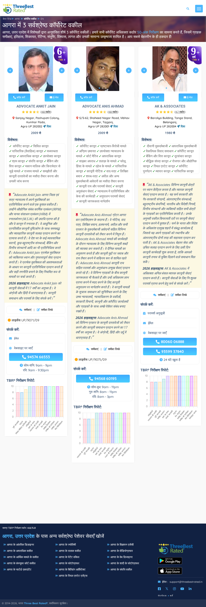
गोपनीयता (162, 596)
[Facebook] (159, 588)
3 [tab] (37, 88)
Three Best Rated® (36, 603)
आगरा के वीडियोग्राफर (121, 551)
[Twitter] (166, 588)
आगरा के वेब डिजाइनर (121, 557)
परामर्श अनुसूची (156, 313)
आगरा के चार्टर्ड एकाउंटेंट (19, 569)
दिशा (48, 126)
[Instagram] (174, 588)
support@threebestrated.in (186, 581)
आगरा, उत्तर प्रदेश (18, 536)
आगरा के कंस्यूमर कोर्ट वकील (21, 563)
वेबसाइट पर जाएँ (23, 348)
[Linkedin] (190, 588)
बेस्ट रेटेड (7, 18)
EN (42, 18)
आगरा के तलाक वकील (70, 551)
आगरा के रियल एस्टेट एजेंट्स (73, 576)
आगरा (17, 18)
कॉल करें (20, 97)
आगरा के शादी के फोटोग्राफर (124, 563)
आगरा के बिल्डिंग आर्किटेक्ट (72, 569)
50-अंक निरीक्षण (148, 32)
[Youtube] (182, 588)
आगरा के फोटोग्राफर (69, 563)
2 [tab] (34, 88)
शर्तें (171, 596)
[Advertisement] (103, 495)
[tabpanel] (36, 71)
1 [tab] (30, 88)
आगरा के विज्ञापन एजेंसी (122, 544)
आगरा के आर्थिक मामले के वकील (22, 557)
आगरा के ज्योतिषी (67, 544)
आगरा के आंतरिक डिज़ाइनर (20, 544)
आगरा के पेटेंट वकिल (69, 557)
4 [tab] (40, 88)
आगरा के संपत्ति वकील (121, 569)
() (46, 111)
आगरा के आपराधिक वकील (20, 551)
